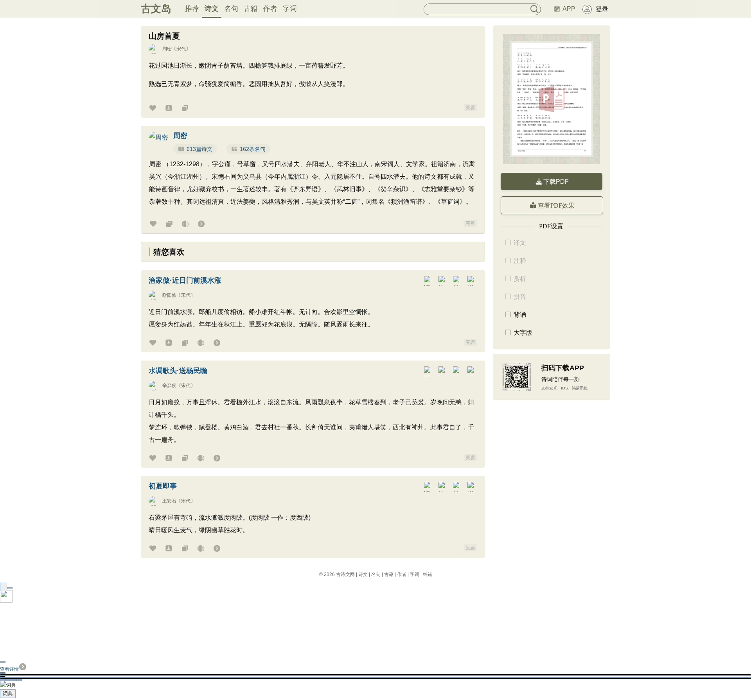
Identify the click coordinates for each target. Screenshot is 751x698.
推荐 (192, 9)
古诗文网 (345, 574)
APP (568, 8)
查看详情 (9, 669)
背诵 (520, 314)
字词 (290, 9)
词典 (8, 693)
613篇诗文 (199, 149)
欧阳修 (169, 295)
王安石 (169, 501)
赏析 (520, 278)
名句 (231, 9)
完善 (470, 107)
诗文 (212, 9)
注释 (520, 260)
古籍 (251, 9)
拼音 (520, 296)
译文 (520, 242)
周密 (167, 49)
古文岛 (156, 8)
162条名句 (253, 149)
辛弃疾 (169, 385)
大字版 (523, 332)
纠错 (427, 574)
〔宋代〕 (181, 49)
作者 (270, 9)
